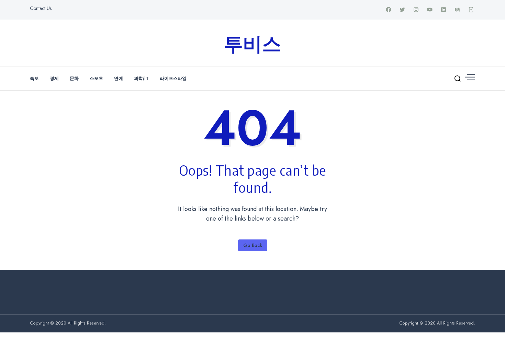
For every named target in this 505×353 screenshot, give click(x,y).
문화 (74, 78)
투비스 (252, 43)
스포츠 (96, 78)
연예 (118, 78)
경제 (54, 78)
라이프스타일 (173, 78)
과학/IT (141, 78)
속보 (34, 78)
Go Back (252, 245)
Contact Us (41, 8)
